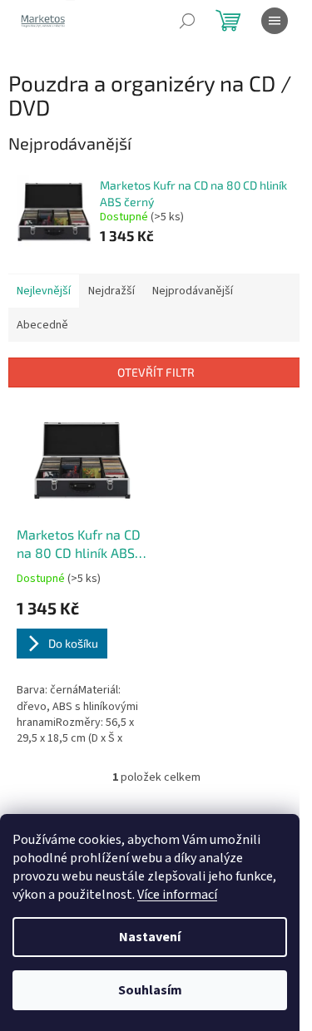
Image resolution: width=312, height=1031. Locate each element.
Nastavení (150, 937)
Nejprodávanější (192, 291)
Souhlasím (150, 990)
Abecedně (42, 325)
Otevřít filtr (156, 372)
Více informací (177, 894)
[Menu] (274, 20)
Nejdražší (111, 291)
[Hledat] (187, 20)
